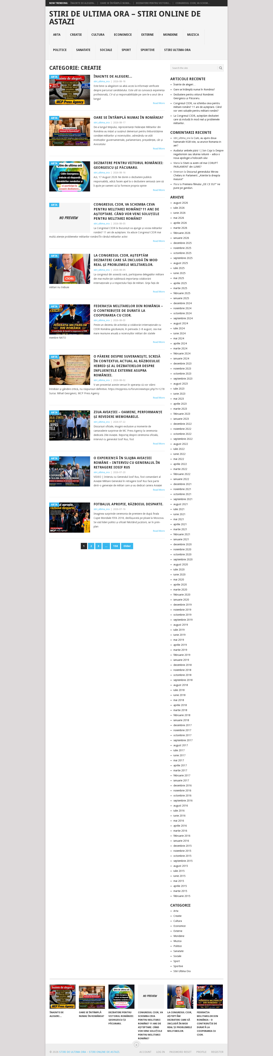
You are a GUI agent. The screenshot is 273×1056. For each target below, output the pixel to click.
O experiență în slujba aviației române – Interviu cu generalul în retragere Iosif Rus (127, 462)
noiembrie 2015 (182, 850)
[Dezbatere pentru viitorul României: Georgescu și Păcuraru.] (121, 997)
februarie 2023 (181, 413)
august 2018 (180, 685)
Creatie (76, 34)
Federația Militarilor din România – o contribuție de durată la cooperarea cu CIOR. (128, 310)
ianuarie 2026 (181, 237)
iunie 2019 (179, 634)
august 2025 (180, 263)
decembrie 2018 (182, 664)
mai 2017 (178, 760)
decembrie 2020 (182, 544)
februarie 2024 (181, 353)
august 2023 (180, 383)
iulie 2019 (179, 629)
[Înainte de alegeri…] (63, 997)
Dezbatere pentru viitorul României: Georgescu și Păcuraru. (128, 165)
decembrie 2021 (182, 484)
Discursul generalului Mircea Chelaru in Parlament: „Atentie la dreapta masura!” (196, 175)
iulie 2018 (179, 690)
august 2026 (180, 202)
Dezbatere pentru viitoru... (153, 3)
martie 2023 (180, 408)
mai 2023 (178, 398)
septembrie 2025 (183, 258)
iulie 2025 (179, 268)
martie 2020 (180, 589)
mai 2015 (178, 880)
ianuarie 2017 (181, 780)
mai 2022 (178, 458)
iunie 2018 (179, 695)
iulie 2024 (179, 328)
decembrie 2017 (182, 725)
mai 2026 (178, 217)
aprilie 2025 (180, 283)
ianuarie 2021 (181, 539)
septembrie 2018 (183, 680)
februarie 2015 (181, 896)
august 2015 (180, 865)
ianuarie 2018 (181, 720)
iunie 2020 (179, 574)
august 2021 (180, 504)
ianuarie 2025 (181, 298)
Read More (159, 103)
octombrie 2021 (182, 494)
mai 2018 (178, 700)
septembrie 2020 (183, 559)
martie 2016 (180, 830)
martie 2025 (180, 288)
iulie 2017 (179, 750)
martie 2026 (180, 227)
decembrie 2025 (182, 242)
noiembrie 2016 (182, 790)
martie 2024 (180, 348)
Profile (201, 1051)
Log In (160, 1051)
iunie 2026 (179, 212)
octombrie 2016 (182, 795)
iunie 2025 (179, 273)
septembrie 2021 (183, 499)
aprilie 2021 (180, 524)
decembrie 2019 (182, 604)
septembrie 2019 (183, 619)
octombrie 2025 (182, 253)
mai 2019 (178, 639)
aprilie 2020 (180, 584)
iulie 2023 (179, 388)
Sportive (148, 50)
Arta (56, 34)
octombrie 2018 (182, 674)
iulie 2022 (179, 448)
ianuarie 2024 (181, 358)
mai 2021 (178, 519)
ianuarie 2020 (181, 599)
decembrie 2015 (182, 845)
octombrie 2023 (182, 373)
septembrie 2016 (183, 800)
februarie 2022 (181, 474)
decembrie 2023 (182, 363)
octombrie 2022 (182, 433)
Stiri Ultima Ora (177, 50)
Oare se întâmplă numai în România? (128, 117)
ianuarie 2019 (181, 659)
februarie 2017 (181, 775)
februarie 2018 (181, 715)
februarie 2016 (181, 835)
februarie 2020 (181, 594)
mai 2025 (178, 278)
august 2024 (180, 323)
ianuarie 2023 (181, 418)
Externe (147, 34)
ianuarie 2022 (181, 479)
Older (127, 546)
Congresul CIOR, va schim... (192, 3)
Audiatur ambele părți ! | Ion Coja (192, 150)
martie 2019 (180, 649)
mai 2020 (178, 579)
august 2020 (180, 564)
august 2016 (180, 805)
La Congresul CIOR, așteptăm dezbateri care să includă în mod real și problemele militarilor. (125, 260)
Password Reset (180, 1051)
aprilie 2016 (180, 825)
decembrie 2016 (182, 785)
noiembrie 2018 (182, 669)
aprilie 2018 (180, 705)
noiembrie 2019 (182, 609)
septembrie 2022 (183, 438)
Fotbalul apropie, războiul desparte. (128, 504)
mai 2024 (178, 338)
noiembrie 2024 (182, 308)
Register (217, 1051)
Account (145, 1051)
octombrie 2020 (182, 554)
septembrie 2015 (183, 860)
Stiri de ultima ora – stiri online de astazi (125, 18)
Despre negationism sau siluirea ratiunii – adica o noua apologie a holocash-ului (198, 154)
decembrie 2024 (182, 303)
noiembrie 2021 (182, 489)
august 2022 (180, 443)
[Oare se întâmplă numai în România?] (92, 997)
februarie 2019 (181, 654)
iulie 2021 (179, 509)
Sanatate (83, 50)
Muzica (193, 34)
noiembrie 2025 (182, 248)
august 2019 (180, 624)
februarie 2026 (181, 232)
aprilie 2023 (180, 403)
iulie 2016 (179, 810)
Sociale (106, 50)
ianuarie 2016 (181, 840)
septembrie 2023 (183, 378)
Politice (59, 50)
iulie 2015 (179, 870)
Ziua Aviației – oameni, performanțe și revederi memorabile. (128, 414)
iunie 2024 (179, 333)
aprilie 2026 (180, 222)
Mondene (170, 34)
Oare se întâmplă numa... (115, 3)
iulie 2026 (179, 207)
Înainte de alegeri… (113, 76)
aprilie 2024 (180, 343)
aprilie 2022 (180, 464)
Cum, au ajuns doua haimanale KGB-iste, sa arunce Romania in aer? (197, 142)
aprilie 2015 (180, 885)
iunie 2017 (179, 755)
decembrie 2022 (182, 423)
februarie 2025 (181, 293)
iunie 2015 (179, 875)
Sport (126, 50)
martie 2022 (180, 469)
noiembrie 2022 (182, 428)
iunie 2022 (179, 453)
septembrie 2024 (183, 318)
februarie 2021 (181, 534)
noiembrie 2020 (182, 549)
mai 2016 (178, 820)
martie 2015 (180, 890)
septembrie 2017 (183, 740)
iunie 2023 (179, 393)
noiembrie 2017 (182, 730)
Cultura (97, 34)
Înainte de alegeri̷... (82, 3)
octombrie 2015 (182, 855)
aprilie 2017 (180, 765)
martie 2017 (180, 770)
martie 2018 (180, 710)
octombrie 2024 (182, 313)
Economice (123, 34)
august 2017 (180, 745)
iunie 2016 (179, 815)
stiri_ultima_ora (102, 81)
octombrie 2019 (182, 614)
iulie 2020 (179, 569)
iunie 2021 (179, 514)
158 (115, 546)
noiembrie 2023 (182, 368)
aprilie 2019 (180, 644)
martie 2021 (180, 529)
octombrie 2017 (182, 735)
